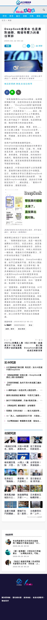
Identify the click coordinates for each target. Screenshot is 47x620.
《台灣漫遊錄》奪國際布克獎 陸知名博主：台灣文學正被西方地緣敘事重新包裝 (24, 421)
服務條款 (27, 597)
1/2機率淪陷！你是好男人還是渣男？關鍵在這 (23, 390)
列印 (41, 46)
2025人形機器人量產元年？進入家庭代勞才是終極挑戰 (13, 345)
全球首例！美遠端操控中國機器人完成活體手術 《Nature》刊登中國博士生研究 (36, 464)
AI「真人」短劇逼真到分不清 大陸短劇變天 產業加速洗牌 (24, 416)
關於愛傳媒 (6, 597)
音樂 (25, 16)
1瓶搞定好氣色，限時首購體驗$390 (10, 447)
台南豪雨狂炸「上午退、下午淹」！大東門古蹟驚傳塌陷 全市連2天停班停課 (36, 512)
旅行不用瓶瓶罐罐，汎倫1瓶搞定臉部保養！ (23, 400)
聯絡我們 (5, 601)
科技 (7, 46)
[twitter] (12, 92)
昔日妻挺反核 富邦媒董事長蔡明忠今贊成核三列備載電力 (36, 480)
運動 (38, 16)
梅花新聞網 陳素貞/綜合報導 (18, 84)
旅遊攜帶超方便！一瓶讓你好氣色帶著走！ (22, 496)
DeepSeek (19, 325)
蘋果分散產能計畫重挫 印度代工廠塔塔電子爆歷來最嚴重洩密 (24, 395)
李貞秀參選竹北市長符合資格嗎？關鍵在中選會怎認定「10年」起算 (25, 543)
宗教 (32, 16)
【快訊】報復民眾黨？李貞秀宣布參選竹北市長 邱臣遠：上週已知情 (26, 563)
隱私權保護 (17, 597)
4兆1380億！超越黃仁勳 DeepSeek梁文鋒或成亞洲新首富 (33, 346)
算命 (30, 325)
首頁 (3, 20)
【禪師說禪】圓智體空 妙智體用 (20, 406)
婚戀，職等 (10, 329)
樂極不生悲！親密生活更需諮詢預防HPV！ (23, 512)
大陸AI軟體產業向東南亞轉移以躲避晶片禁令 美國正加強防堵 (23, 447)
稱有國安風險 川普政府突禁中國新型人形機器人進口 (9, 464)
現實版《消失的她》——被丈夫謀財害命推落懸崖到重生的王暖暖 (24, 411)
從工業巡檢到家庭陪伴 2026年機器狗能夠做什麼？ (36, 447)
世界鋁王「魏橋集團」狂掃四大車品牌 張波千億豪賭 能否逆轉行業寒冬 (9, 480)
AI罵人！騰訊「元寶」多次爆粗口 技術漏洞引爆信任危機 (23, 464)
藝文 (18, 16)
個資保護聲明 (38, 597)
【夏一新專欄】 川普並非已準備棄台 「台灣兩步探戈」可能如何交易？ (27, 553)
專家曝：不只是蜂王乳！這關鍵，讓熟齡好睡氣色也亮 (22, 480)
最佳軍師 (21, 329)
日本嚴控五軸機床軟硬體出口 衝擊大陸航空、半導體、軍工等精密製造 (35, 496)
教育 (11, 16)
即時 (5, 16)
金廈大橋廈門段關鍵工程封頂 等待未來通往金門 (9, 512)
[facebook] (7, 92)
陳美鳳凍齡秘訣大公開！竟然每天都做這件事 (9, 496)
